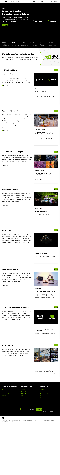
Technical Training (44, 399)
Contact (52, 420)
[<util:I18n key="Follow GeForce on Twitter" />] (54, 411)
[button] (51, 1)
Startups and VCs (44, 395)
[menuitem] (12, 1)
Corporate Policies (37, 420)
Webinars (23, 395)
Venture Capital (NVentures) (8, 393)
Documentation (43, 397)
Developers (42, 389)
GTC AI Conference (25, 402)
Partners (42, 391)
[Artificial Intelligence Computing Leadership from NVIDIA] (5, 1)
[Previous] (55, 70)
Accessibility (29, 420)
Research (4, 397)
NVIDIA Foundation (6, 395)
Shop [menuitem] (34, 1)
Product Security (46, 420)
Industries (23, 1)
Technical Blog (24, 393)
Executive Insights (44, 393)
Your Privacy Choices (13, 420)
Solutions (18, 1)
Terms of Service (22, 420)
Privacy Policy (5, 420)
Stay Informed (24, 397)
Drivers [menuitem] (38, 1)
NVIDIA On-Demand (25, 404)
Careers (3, 404)
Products (12, 1)
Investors (4, 391)
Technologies (5, 402)
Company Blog (24, 391)
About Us (4, 389)
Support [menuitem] (42, 1)
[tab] (6, 43)
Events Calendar (24, 399)
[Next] (57, 70)
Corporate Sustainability (7, 399)
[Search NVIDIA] (49, 1)
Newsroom (23, 389)
